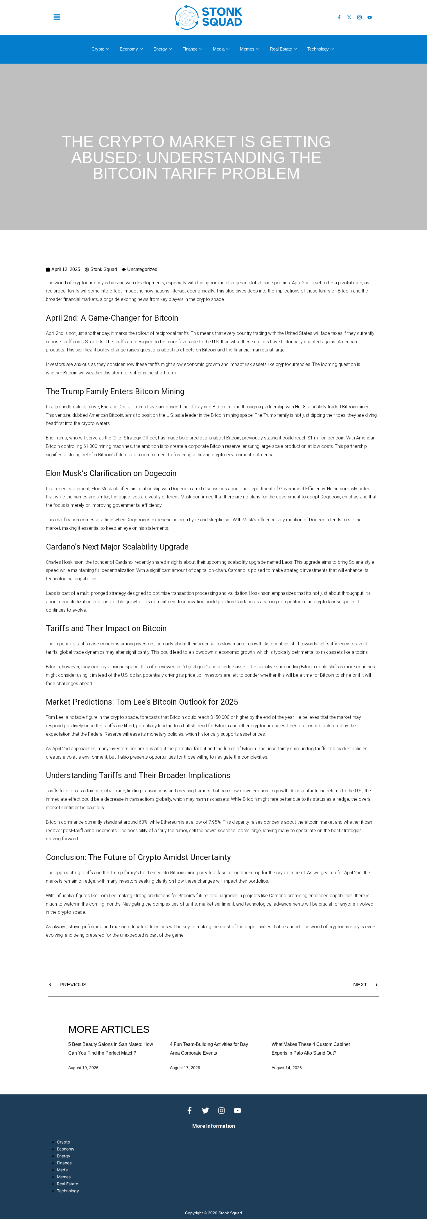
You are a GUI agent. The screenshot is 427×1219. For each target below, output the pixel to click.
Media (219, 48)
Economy (129, 48)
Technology (318, 48)
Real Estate (281, 48)
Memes (247, 48)
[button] (109, 17)
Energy (160, 48)
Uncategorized (142, 269)
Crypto (98, 48)
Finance (190, 48)
